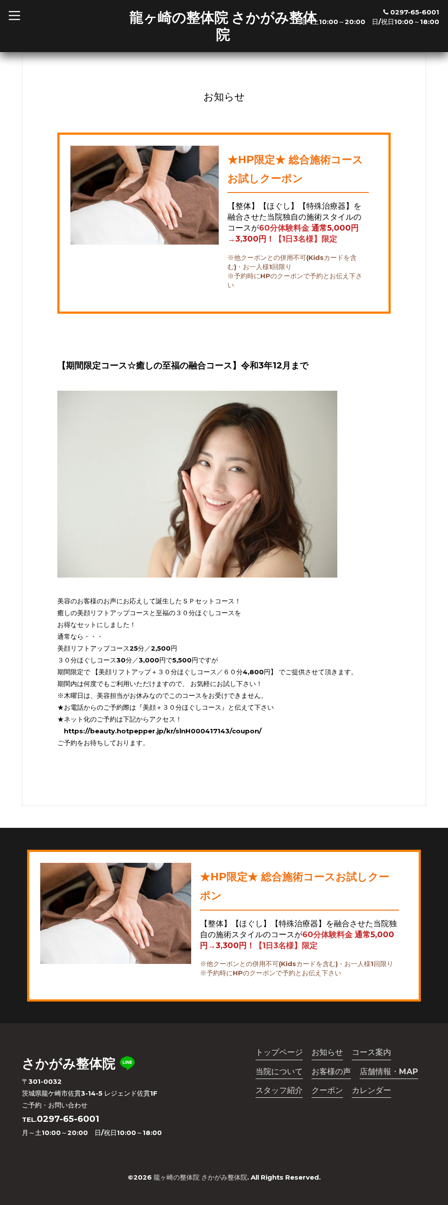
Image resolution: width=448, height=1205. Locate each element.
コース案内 (371, 1052)
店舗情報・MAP (389, 1071)
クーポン (327, 1090)
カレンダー (371, 1090)
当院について (279, 1071)
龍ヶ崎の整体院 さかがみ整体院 (223, 25)
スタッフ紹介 (279, 1090)
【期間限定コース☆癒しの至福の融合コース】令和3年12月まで (182, 365)
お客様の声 (331, 1071)
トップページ (279, 1052)
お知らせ (327, 1052)
